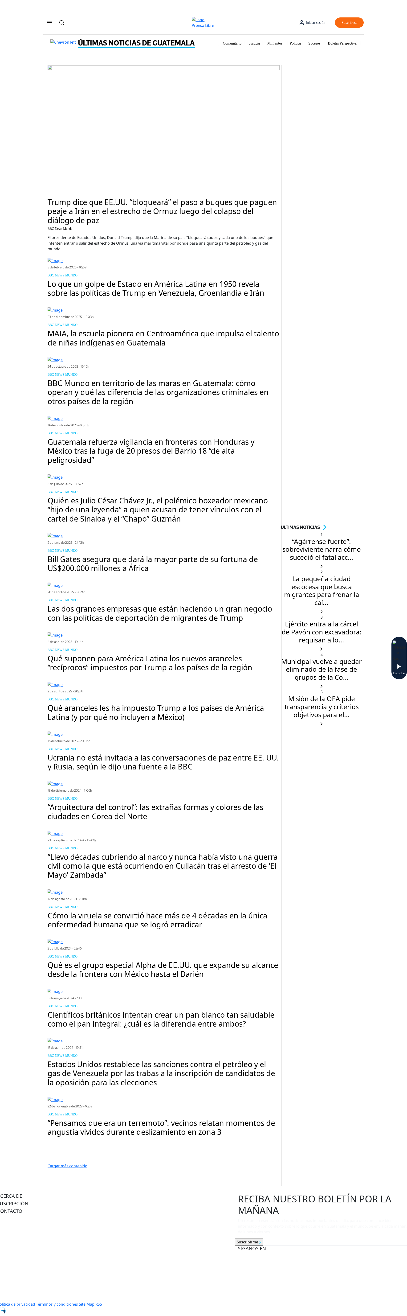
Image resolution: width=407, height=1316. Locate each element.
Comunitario (232, 43)
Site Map (86, 1304)
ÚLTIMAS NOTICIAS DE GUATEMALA (136, 42)
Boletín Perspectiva (342, 43)
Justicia (254, 43)
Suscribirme (248, 1242)
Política (295, 43)
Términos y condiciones (57, 1304)
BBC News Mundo (60, 228)
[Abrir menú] (49, 22)
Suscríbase (349, 23)
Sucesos (314, 43)
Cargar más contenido (67, 1165)
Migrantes (274, 43)
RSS (98, 1304)
